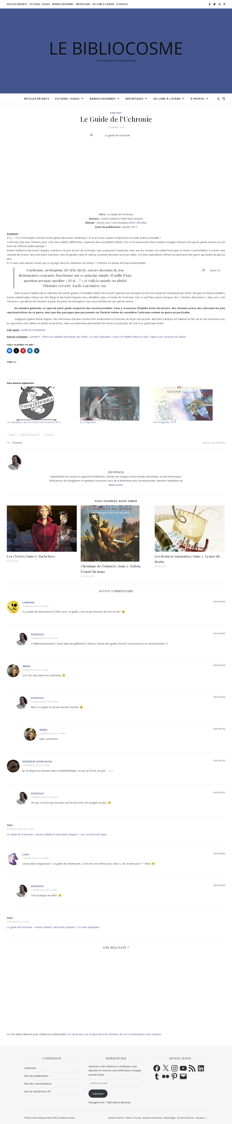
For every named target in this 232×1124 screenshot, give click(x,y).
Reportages (83, 4)
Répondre (219, 601)
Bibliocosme (116, 484)
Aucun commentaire (214, 442)
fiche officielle (138, 222)
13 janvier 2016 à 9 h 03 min (35, 670)
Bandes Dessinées (63, 4)
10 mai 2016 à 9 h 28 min (18, 921)
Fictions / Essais (40, 4)
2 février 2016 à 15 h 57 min (35, 858)
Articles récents (17, 4)
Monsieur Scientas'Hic (37, 761)
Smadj (26, 666)
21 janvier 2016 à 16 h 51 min (20, 829)
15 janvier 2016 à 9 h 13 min (52, 733)
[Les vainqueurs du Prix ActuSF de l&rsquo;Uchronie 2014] (42, 404)
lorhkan (28, 602)
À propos (122, 4)
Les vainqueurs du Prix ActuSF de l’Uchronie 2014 (34, 422)
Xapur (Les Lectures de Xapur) (168, 336)
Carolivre (35, 336)
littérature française (30, 434)
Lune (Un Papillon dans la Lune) (130, 336)
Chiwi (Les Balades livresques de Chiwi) (64, 336)
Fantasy (116, 112)
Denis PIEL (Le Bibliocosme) (61, 1117)
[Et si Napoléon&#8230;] (115, 404)
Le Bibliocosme (116, 47)
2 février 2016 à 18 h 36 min (44, 890)
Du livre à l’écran (103, 4)
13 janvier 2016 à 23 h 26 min (44, 797)
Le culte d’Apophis (100, 336)
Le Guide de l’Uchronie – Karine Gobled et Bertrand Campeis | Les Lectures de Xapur (57, 834)
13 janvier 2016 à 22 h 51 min (35, 765)
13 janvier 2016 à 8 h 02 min (35, 606)
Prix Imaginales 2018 (164, 422)
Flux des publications (36, 1075)
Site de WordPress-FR (37, 1091)
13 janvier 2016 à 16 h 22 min (44, 638)
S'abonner (98, 1093)
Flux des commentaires (37, 1083)
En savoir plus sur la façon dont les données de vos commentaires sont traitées (114, 1034)
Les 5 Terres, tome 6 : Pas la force (31, 556)
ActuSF (12, 434)
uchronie (49, 434)
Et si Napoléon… (89, 422)
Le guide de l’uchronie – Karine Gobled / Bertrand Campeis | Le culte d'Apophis (53, 927)
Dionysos (17, 442)
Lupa (25, 854)
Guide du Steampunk (33, 330)
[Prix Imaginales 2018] (188, 404)
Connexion (30, 1068)
